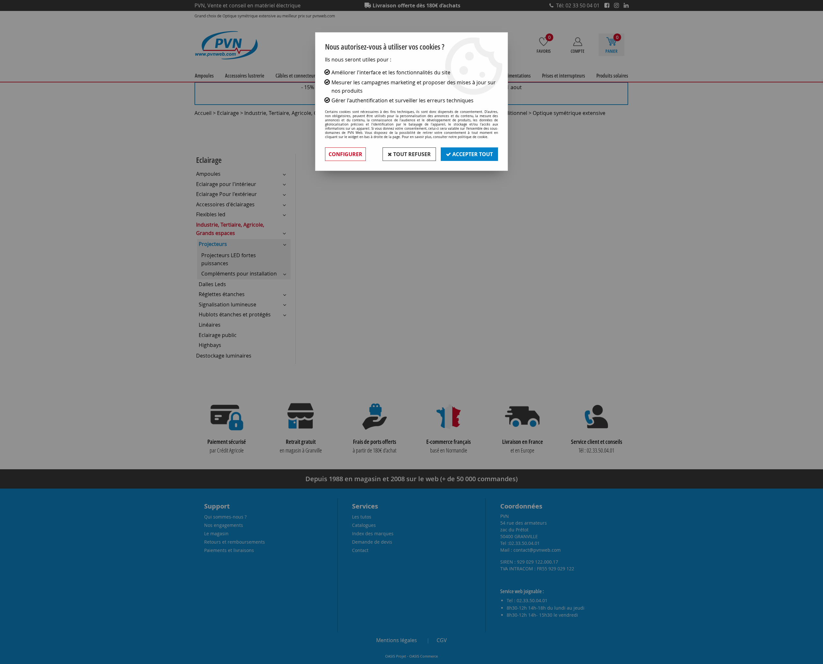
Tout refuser (411, 154)
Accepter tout (472, 154)
